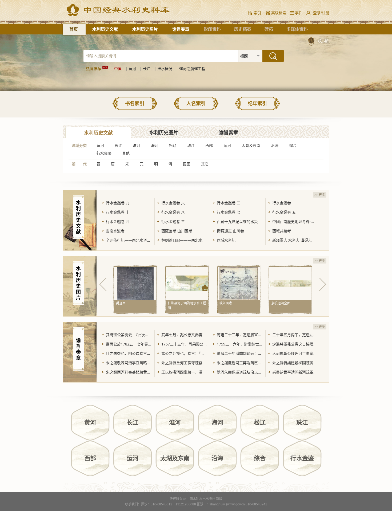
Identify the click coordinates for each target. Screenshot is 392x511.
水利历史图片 (145, 29)
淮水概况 (164, 68)
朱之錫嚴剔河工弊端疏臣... (239, 362)
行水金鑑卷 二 (228, 202)
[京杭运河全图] (290, 283)
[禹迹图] (135, 283)
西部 (209, 145)
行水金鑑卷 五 (284, 212)
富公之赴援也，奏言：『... (182, 353)
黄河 (132, 68)
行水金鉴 (104, 153)
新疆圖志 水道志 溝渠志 (292, 240)
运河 (227, 145)
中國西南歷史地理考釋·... (293, 221)
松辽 (173, 145)
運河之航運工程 (192, 68)
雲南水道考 (115, 230)
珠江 (191, 145)
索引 (257, 12)
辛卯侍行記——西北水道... (128, 240)
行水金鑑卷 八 (173, 212)
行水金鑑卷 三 (173, 221)
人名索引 (196, 103)
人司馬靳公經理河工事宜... (294, 353)
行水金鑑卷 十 (117, 212)
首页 (73, 29)
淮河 (136, 145)
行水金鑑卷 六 (173, 202)
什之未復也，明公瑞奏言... (128, 353)
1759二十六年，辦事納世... (239, 344)
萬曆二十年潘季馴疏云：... (239, 353)
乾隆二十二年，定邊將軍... (239, 334)
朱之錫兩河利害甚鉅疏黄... (128, 372)
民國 (186, 163)
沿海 (274, 145)
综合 (293, 145)
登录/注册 (321, 12)
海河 (154, 145)
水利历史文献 (105, 29)
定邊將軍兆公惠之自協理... (294, 344)
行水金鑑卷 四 (117, 221)
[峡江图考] (238, 283)
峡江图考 (225, 303)
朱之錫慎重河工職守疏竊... (183, 362)
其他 (126, 153)
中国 (118, 68)
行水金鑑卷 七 (228, 212)
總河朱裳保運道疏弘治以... (239, 372)
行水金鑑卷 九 (117, 202)
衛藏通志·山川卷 (230, 230)
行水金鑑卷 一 (284, 202)
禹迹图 (121, 303)
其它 (205, 163)
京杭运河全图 (280, 303)
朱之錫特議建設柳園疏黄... (294, 362)
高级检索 (278, 12)
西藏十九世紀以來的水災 (237, 221)
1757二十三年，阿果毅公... (184, 344)
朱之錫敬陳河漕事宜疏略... (128, 362)
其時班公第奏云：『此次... (127, 334)
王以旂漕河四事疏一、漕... (183, 372)
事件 (297, 12)
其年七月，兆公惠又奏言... (183, 334)
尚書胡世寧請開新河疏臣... (294, 372)
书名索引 (134, 103)
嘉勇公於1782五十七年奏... (128, 344)
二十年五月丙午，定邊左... (294, 334)
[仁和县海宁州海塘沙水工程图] (187, 283)
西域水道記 (226, 240)
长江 (146, 68)
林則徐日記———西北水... (183, 240)
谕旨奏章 (180, 29)
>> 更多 (319, 195)
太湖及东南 (251, 145)
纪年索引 (257, 103)
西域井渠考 (281, 230)
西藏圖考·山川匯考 (176, 230)
